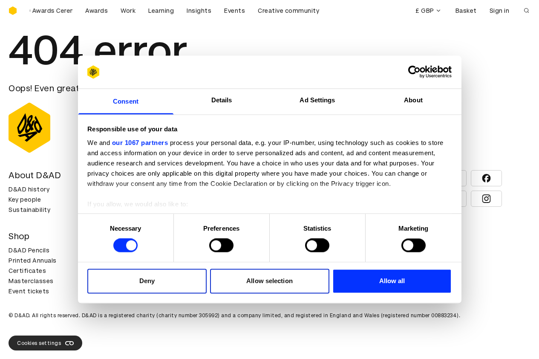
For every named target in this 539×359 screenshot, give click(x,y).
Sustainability (29, 209)
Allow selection (269, 280)
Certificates (27, 270)
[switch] (221, 245)
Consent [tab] (125, 101)
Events (234, 10)
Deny (147, 280)
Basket (466, 10)
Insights (199, 10)
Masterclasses (31, 281)
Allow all (392, 280)
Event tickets (29, 291)
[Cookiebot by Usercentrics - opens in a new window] (414, 72)
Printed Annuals (33, 260)
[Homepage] (13, 10)
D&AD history (29, 189)
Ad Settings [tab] (317, 100)
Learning (161, 10)
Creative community (288, 10)
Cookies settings (39, 343)
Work (128, 10)
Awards (96, 10)
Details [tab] (221, 100)
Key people (25, 199)
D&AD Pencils (29, 250)
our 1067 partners (140, 142)
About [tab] (413, 100)
